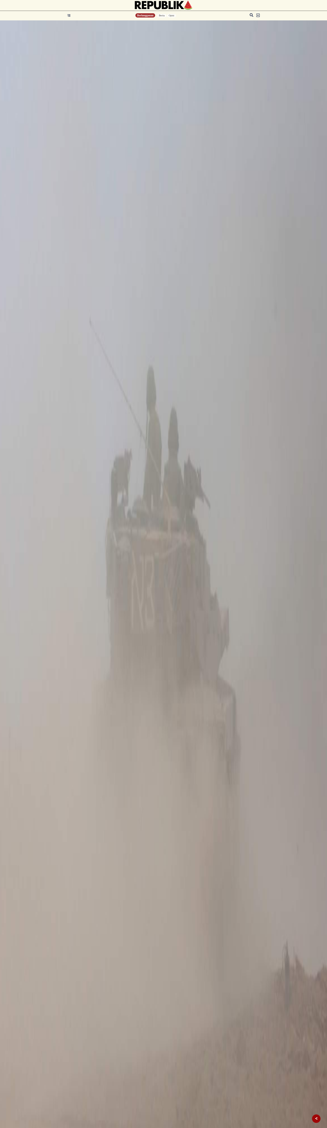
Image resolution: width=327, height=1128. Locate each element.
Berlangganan (145, 15)
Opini (171, 15)
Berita (162, 15)
